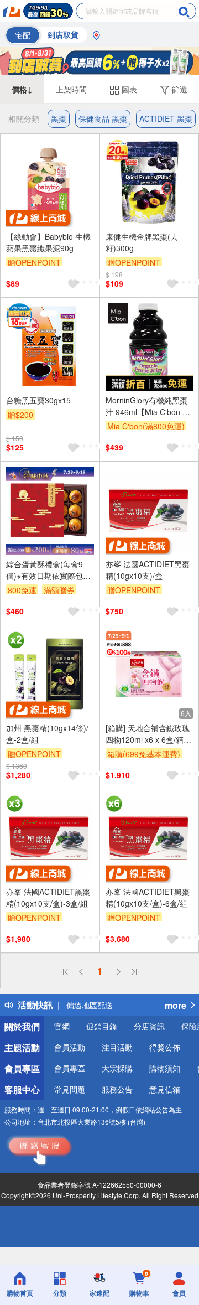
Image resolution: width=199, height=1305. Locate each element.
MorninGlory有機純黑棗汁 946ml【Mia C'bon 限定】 (148, 406)
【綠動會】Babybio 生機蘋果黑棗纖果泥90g (48, 242)
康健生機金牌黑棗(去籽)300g (142, 242)
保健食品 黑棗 (102, 118)
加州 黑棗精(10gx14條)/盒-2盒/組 (47, 733)
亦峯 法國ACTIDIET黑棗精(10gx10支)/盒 (148, 569)
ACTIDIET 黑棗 (165, 118)
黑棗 (58, 118)
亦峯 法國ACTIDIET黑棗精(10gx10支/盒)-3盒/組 (48, 897)
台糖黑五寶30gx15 (38, 400)
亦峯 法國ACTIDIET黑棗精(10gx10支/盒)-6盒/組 (148, 897)
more (175, 1005)
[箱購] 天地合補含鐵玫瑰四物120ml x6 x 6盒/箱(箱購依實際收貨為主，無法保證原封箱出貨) (148, 733)
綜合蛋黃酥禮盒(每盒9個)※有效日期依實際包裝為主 (48, 570)
